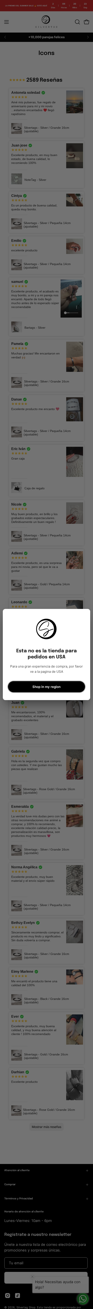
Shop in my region (46, 687)
